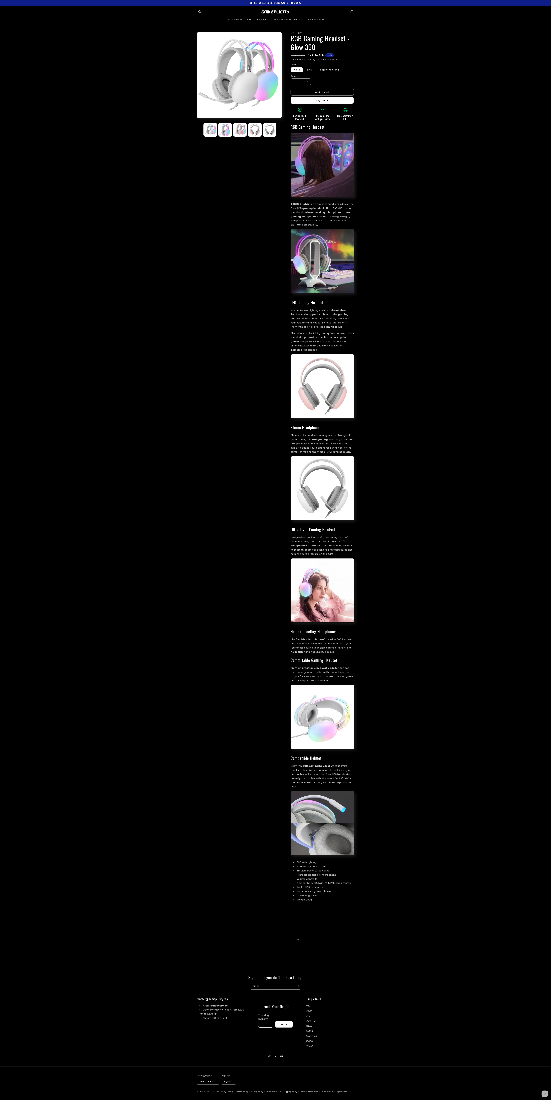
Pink (309, 69)
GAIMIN (309, 1031)
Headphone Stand (329, 69)
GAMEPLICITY (210, 1092)
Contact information (309, 1091)
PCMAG (309, 1046)
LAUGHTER (311, 1021)
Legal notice (341, 1091)
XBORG (309, 1041)
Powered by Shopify (224, 1092)
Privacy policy (257, 1091)
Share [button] (296, 939)
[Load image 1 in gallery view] (210, 129)
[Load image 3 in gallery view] (240, 129)
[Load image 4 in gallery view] (254, 129)
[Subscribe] (298, 986)
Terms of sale (327, 1091)
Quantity (295, 76)
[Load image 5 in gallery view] (269, 129)
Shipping (310, 59)
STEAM (309, 1026)
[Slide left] (200, 130)
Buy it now (322, 100)
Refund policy (242, 1091)
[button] (200, 12)
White (296, 69)
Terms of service (273, 1091)
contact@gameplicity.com (213, 999)
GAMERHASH (312, 1036)
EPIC (308, 1016)
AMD (308, 1005)
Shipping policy (290, 1091)
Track (284, 1024)
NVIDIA (309, 1011)
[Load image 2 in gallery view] (225, 129)
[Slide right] (280, 130)
